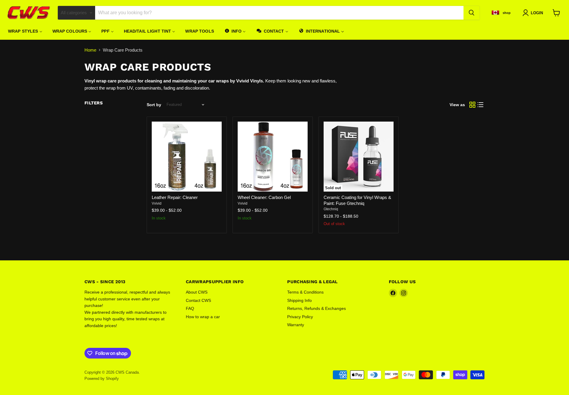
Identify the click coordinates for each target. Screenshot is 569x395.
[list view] (481, 105)
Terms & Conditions (305, 292)
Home (90, 49)
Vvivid (157, 203)
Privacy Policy (300, 316)
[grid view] (472, 105)
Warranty (295, 324)
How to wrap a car (203, 316)
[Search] (471, 13)
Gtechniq (331, 209)
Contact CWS (198, 300)
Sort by (154, 104)
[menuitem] (25, 31)
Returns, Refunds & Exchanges (316, 308)
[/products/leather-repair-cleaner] (187, 157)
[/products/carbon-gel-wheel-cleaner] (273, 157)
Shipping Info (299, 300)
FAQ (190, 308)
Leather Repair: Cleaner (175, 197)
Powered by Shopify (101, 378)
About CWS (196, 292)
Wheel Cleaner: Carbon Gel (264, 197)
